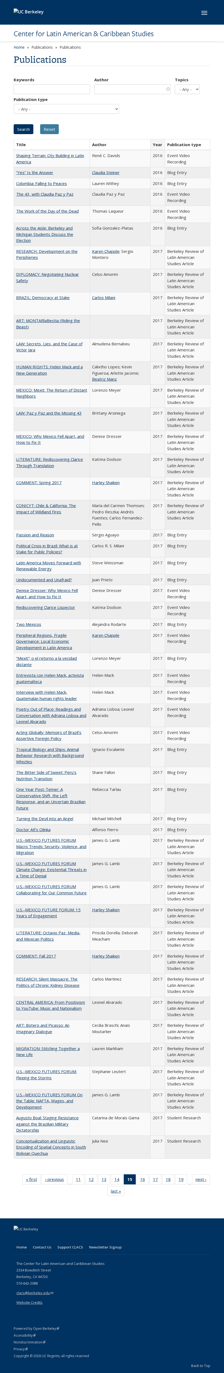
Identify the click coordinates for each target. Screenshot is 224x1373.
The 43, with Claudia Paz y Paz (44, 194)
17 (157, 1180)
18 (170, 1180)
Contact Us (42, 1247)
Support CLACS (70, 1247)
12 (93, 1180)
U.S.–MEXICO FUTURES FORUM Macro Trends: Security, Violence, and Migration (51, 846)
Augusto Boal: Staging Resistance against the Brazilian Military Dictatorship (47, 1124)
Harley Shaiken (106, 482)
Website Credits (29, 1302)
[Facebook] (18, 1238)
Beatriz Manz (104, 379)
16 (144, 1180)
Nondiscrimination (30, 1342)
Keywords (24, 79)
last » (118, 1192)
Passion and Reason (35, 534)
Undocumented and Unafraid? (44, 579)
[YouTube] (40, 1238)
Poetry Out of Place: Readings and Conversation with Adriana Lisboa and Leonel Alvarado (51, 715)
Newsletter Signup (105, 1247)
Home (19, 47)
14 (118, 1180)
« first (33, 1180)
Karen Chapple (105, 251)
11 (80, 1180)
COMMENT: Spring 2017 (39, 482)
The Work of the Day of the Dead (47, 211)
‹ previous (56, 1180)
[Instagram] (50, 1238)
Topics (181, 79)
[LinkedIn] (29, 1238)
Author (101, 79)
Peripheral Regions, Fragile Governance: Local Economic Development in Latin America (44, 641)
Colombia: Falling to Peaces (41, 183)
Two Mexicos (28, 624)
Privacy (21, 1349)
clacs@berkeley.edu (34, 1292)
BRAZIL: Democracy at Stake (43, 297)
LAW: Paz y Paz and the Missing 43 (49, 413)
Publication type (31, 99)
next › (203, 1180)
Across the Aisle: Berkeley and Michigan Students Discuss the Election (44, 234)
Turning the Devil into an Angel (44, 818)
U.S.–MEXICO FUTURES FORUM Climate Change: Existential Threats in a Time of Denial (51, 869)
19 (183, 1180)
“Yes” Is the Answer (34, 172)
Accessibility (25, 1335)
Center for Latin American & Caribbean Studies (84, 34)
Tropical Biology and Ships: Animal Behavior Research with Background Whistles (50, 755)
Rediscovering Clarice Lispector (45, 607)
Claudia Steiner (106, 172)
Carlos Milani (103, 297)
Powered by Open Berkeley (36, 1328)
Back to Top (200, 1365)
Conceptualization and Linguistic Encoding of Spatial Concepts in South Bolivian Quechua (51, 1147)
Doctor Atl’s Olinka (33, 829)
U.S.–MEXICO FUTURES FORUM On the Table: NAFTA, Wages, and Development (49, 1101)
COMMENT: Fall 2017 (36, 956)
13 (106, 1180)
